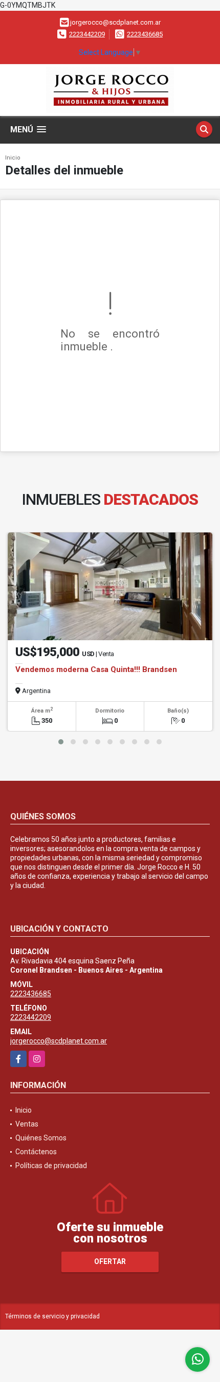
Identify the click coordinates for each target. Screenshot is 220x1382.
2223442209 (87, 34)
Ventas (26, 1124)
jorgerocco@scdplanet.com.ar (58, 1041)
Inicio (12, 157)
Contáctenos (36, 1152)
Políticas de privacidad (51, 1165)
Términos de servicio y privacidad (52, 1316)
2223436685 (145, 34)
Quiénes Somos (41, 1138)
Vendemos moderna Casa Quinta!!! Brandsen (96, 669)
